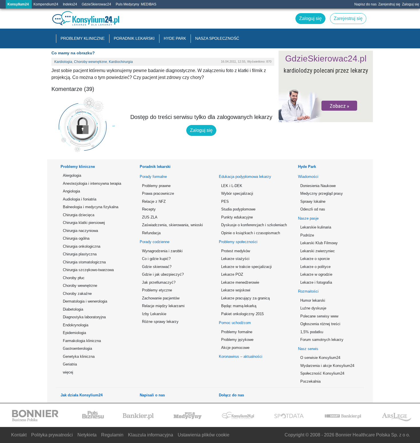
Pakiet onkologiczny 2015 (242, 314)
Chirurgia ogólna (76, 238)
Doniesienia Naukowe (318, 186)
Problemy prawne (156, 186)
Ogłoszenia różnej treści (320, 324)
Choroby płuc (74, 278)
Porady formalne (153, 176)
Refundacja (151, 233)
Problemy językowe (237, 339)
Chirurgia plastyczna (80, 254)
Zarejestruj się (389, 4)
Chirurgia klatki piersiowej (84, 222)
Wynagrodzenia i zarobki (162, 251)
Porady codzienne (154, 242)
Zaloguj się (410, 4)
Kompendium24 (45, 4)
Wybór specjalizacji (237, 193)
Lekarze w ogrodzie (316, 274)
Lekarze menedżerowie (240, 282)
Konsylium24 (18, 4)
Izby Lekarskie (154, 314)
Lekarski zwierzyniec (317, 251)
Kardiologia (63, 62)
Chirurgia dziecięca (78, 215)
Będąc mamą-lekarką (238, 306)
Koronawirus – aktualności (240, 356)
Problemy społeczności (238, 242)
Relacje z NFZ (154, 201)
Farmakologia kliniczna (82, 341)
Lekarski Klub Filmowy (319, 243)
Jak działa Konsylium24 (82, 395)
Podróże (307, 235)
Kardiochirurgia (121, 62)
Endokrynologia (75, 325)
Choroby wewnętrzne (90, 62)
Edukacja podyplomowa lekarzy (245, 176)
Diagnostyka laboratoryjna (84, 317)
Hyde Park (175, 38)
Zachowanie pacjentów (160, 298)
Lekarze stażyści (235, 259)
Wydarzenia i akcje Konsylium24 (327, 365)
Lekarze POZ (232, 274)
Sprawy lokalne (312, 201)
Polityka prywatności (52, 434)
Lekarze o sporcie (315, 259)
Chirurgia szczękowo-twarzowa (88, 270)
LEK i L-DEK (231, 186)
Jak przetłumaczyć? (158, 282)
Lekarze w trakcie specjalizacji (246, 267)
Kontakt (19, 434)
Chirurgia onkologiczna (81, 246)
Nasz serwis (308, 349)
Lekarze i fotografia (316, 282)
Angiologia (71, 191)
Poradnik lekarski (134, 38)
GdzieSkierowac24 (96, 4)
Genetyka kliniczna (79, 356)
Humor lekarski (312, 300)
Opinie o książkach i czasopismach (250, 233)
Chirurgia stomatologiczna (84, 262)
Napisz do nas (365, 4)
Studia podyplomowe (238, 209)
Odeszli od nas (312, 209)
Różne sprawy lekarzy (160, 321)
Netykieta (87, 434)
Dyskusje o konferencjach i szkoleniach (253, 225)
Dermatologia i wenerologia (85, 301)
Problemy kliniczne (83, 38)
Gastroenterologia (77, 348)
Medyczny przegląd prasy (321, 193)
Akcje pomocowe (235, 347)
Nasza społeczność (217, 38)
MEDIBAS (148, 4)
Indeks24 (70, 4)
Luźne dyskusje (313, 308)
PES (225, 201)
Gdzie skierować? (156, 267)
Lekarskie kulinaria (315, 227)
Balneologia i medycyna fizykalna (90, 207)
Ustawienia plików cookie (203, 434)
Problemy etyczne (157, 290)
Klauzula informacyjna (150, 434)
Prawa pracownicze (158, 193)
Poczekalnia (310, 381)
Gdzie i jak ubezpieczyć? (163, 274)
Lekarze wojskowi (235, 290)
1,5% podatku (311, 332)
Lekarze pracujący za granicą (245, 298)
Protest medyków (235, 251)
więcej (68, 372)
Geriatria (70, 364)
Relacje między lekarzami (163, 306)
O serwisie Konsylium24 (320, 357)
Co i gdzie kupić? (156, 259)
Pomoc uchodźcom (235, 323)
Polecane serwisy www (319, 316)
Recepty (149, 209)
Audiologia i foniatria (79, 199)
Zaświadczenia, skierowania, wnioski (172, 225)
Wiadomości (308, 176)
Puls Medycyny (127, 4)
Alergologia (72, 175)
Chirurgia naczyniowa (80, 231)
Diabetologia (73, 309)
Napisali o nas (152, 395)
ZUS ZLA (149, 217)
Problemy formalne (236, 332)
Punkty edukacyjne (237, 217)
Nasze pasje (308, 218)
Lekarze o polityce (315, 267)
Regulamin (112, 434)
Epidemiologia (74, 333)
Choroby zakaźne (77, 293)
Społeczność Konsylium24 (322, 373)
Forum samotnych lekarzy (321, 339)
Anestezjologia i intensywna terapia (92, 183)
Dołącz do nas (231, 395)
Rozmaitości (308, 291)
